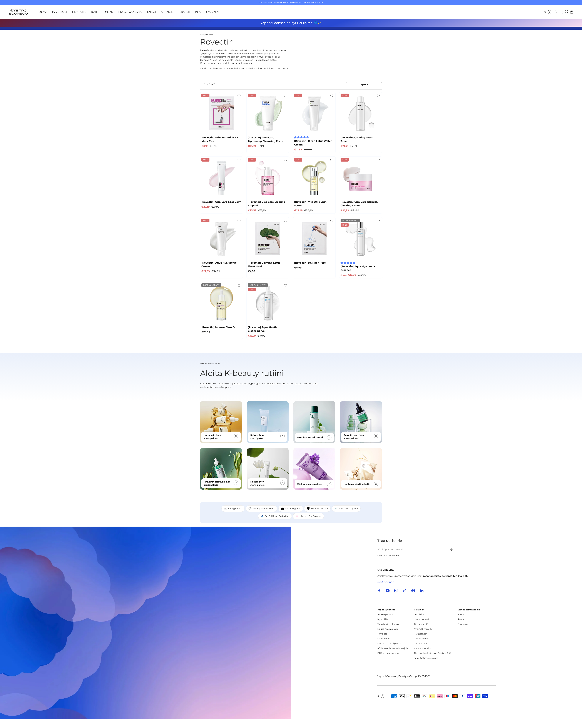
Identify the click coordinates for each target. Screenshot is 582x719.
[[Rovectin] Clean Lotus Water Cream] (314, 113)
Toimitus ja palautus (388, 624)
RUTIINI (95, 11)
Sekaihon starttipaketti (310, 437)
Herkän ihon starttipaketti (257, 483)
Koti (202, 34)
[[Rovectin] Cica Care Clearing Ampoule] (268, 178)
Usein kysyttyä (421, 619)
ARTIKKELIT (168, 11)
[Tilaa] (449, 549)
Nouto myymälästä (387, 629)
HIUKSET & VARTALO (130, 11)
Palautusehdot (421, 638)
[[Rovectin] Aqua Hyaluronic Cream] (221, 238)
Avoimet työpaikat (423, 629)
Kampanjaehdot (422, 648)
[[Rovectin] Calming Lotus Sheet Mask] (268, 238)
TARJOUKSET (59, 11)
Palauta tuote (421, 643)
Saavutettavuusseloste (426, 658)
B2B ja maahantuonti (388, 653)
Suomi (461, 614)
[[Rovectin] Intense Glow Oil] (221, 303)
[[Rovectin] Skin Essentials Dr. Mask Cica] (221, 113)
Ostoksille (419, 614)
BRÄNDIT (185, 11)
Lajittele (364, 84)
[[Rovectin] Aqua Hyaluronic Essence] (360, 238)
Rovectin (209, 34)
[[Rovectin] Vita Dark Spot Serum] (314, 178)
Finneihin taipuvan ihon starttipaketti (217, 483)
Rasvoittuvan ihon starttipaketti (354, 437)
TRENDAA (41, 11)
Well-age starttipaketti (309, 484)
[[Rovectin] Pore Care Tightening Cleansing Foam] (268, 113)
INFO (198, 11)
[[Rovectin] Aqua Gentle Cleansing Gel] (268, 303)
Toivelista (382, 633)
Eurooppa (463, 624)
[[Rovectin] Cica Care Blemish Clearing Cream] (360, 178)
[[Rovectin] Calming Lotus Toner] (360, 113)
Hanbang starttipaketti (357, 484)
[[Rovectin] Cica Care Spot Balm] (221, 178)
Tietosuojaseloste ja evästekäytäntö (433, 653)
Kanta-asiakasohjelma (389, 643)
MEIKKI (109, 11)
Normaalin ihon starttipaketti (212, 437)
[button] (571, 12)
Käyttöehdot (420, 633)
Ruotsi (461, 619)
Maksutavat (383, 638)
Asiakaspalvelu (385, 614)
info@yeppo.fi (385, 582)
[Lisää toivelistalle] (239, 95)
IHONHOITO (79, 11)
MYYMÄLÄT (212, 11)
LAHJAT (151, 11)
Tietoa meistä (421, 624)
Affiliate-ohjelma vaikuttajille (392, 648)
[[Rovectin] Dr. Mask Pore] (314, 238)
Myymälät (382, 619)
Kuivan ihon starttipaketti (257, 437)
